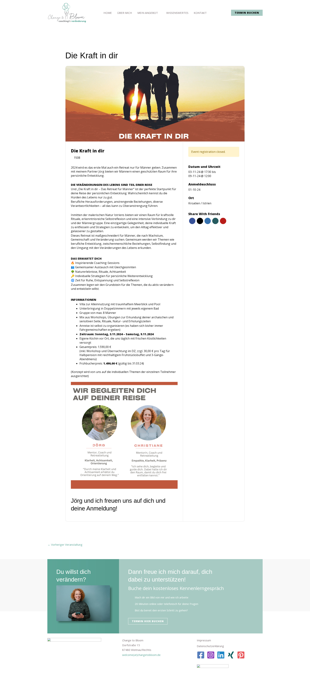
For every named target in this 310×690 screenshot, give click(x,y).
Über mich (124, 13)
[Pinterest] (241, 655)
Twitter (200, 221)
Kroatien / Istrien (199, 203)
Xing (215, 221)
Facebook (192, 221)
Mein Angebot (147, 13)
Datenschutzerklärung (210, 646)
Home (108, 13)
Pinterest (223, 221)
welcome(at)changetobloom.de (141, 655)
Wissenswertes (177, 13)
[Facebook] (201, 655)
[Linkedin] (221, 655)
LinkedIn (208, 221)
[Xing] (231, 655)
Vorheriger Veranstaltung (65, 544)
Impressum (204, 640)
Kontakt (200, 13)
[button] (247, 13)
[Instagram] (211, 655)
